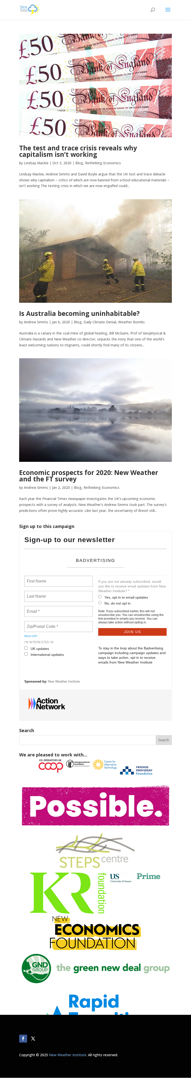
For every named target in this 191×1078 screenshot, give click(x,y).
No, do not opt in (117, 603)
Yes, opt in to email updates (126, 597)
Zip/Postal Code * (41, 623)
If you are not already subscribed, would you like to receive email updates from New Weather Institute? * (132, 586)
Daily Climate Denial (100, 322)
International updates (47, 655)
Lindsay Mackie (36, 163)
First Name (36, 578)
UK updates (40, 649)
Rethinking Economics (103, 163)
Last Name (35, 593)
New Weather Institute (64, 681)
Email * (32, 608)
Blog (79, 163)
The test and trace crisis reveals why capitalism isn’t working (78, 151)
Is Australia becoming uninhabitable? (79, 313)
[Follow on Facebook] (23, 1039)
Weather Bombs (131, 322)
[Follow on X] (33, 1039)
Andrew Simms (36, 322)
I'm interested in (39, 642)
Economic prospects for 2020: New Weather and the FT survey (88, 475)
